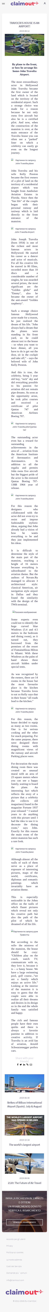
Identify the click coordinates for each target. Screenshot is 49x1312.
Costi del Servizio (14, 1266)
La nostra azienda (14, 1259)
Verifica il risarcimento (24, 1222)
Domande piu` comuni (16, 1272)
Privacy (9, 1245)
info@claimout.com (15, 1280)
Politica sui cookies (14, 1252)
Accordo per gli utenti (15, 1239)
